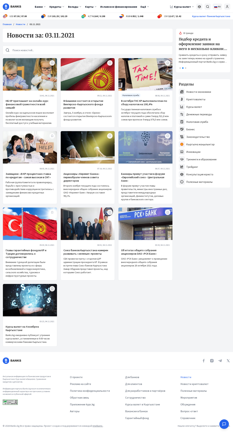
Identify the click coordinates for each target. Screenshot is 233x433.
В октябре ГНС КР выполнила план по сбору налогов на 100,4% (144, 102)
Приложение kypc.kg (82, 404)
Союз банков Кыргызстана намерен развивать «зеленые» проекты (85, 251)
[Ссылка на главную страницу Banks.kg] (12, 6)
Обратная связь (79, 397)
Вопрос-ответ (189, 411)
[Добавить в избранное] (52, 63)
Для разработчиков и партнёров (145, 390)
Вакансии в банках (136, 411)
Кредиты (55, 6)
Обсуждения (187, 404)
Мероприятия (188, 397)
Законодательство (198, 136)
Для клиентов (133, 384)
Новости (20, 24)
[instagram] (212, 361)
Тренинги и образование (201, 159)
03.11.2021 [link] (35, 24)
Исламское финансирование (118, 6)
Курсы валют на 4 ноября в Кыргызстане (22, 328)
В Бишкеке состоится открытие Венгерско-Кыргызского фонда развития (83, 104)
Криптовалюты (195, 99)
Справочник (187, 418)
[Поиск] (208, 7)
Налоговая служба (197, 121)
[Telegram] (220, 361)
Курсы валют (182, 6)
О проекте (76, 377)
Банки (39, 6)
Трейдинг (192, 166)
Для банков (132, 377)
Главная (7, 24)
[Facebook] (204, 361)
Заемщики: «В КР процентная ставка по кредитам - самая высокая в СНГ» (28, 175)
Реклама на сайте (80, 384)
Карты (89, 6)
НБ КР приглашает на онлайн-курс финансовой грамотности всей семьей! (27, 104)
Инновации (193, 151)
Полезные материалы (199, 182)
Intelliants (98, 425)
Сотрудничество (135, 397)
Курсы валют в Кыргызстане (142, 404)
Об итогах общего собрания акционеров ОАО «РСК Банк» (139, 251)
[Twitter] (228, 361)
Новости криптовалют (194, 384)
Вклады (73, 6)
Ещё (143, 6)
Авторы (74, 411)
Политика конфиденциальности (90, 390)
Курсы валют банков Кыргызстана (211, 16)
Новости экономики (198, 91)
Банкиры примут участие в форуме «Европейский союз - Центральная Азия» (143, 177)
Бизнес (190, 129)
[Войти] (227, 7)
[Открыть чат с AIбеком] (224, 424)
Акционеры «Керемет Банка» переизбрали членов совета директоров (81, 177)
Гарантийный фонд (137, 418)
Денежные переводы (199, 114)
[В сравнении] (199, 7)
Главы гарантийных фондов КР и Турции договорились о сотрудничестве (26, 253)
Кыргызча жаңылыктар (200, 144)
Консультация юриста (199, 174)
